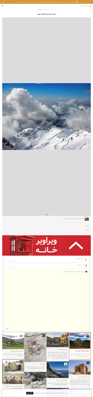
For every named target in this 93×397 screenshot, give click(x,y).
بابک (84, 264)
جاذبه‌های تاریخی (52, 2)
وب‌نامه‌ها (23, 2)
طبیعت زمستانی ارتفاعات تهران (46, 14)
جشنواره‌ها (29, 2)
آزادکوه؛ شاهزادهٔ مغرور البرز (82, 351)
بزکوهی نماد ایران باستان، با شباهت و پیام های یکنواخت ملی (13, 387)
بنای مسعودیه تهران (62, 349)
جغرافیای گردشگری (70, 2)
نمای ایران (77, 2)
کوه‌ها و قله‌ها (39, 9)
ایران (55, 9)
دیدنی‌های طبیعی (61, 2)
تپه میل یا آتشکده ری (84, 377)
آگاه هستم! (29, 393)
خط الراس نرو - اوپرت (62, 380)
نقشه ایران (17, 2)
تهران (75, 226)
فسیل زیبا (42, 364)
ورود (3, 1)
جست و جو (2, 5)
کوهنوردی (82, 230)
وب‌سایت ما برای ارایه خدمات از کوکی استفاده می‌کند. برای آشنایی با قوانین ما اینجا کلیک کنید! (51, 393)
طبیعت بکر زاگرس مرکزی (17, 351)
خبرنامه (35, 2)
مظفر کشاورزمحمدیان (79, 219)
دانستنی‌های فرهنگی (43, 2)
